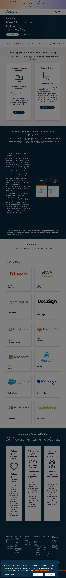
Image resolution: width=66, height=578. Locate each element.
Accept (50, 574)
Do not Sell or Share (9, 574)
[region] (29, 568)
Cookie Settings (8, 570)
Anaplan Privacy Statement (42, 570)
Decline (38, 574)
